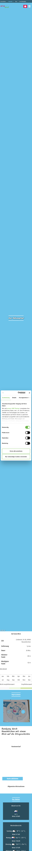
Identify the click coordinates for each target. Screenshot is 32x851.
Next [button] (23, 712)
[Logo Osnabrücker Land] (6, 6)
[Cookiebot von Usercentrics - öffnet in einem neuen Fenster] (18, 393)
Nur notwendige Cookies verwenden (16, 456)
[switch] (27, 432)
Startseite (10, 1)
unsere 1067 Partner (13, 408)
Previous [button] (9, 712)
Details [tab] (14, 397)
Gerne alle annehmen (16, 451)
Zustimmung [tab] (6, 397)
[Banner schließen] (29, 392)
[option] (16, 712)
